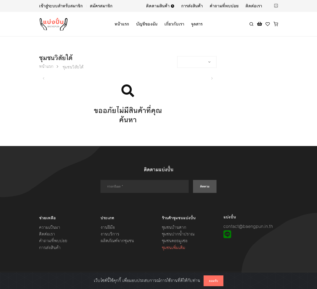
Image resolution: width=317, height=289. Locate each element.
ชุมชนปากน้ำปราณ (178, 234)
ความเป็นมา (49, 227)
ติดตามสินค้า (158, 6)
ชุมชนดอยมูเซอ (175, 241)
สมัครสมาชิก (101, 6)
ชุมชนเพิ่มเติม (173, 248)
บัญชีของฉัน (146, 24)
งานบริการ (109, 234)
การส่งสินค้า (192, 6)
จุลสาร (196, 24)
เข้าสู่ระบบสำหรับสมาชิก (61, 6)
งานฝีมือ (107, 227)
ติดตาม (204, 186)
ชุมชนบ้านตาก (174, 227)
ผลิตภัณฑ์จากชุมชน (117, 241)
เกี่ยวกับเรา (174, 24)
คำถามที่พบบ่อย (224, 6)
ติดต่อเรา (253, 6)
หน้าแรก (122, 24)
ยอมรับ (213, 280)
